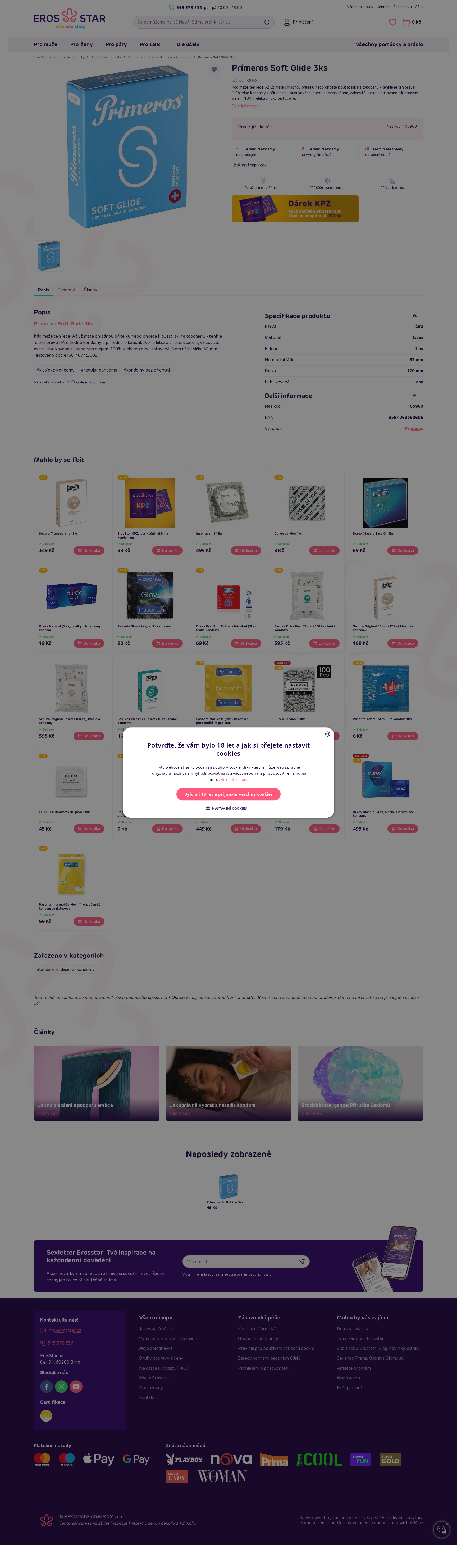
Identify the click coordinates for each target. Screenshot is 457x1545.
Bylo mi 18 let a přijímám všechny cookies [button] (228, 794)
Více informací (234, 779)
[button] (228, 808)
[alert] (228, 772)
